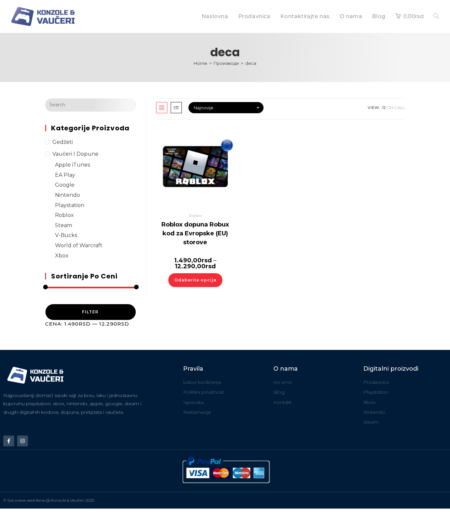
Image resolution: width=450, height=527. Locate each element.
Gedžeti (62, 142)
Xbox (62, 255)
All (401, 107)
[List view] (176, 107)
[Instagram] (22, 440)
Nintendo (67, 195)
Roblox (64, 215)
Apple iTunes (72, 165)
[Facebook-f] (8, 440)
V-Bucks (66, 235)
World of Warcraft (78, 245)
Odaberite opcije (195, 279)
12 (384, 107)
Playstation (69, 205)
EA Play (65, 175)
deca (250, 63)
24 (391, 107)
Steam (63, 225)
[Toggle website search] (436, 16)
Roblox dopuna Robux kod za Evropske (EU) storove (195, 233)
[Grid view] (161, 107)
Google (64, 185)
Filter (90, 311)
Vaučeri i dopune (75, 154)
